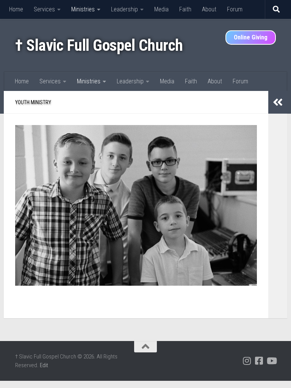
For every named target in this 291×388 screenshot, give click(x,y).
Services (44, 9)
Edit (44, 365)
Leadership (124, 9)
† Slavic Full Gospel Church (99, 45)
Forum (234, 9)
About (209, 9)
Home (16, 9)
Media (161, 9)
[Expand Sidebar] (277, 102)
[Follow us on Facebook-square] (259, 360)
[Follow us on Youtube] (271, 360)
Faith (185, 9)
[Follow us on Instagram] (247, 360)
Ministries (83, 9)
